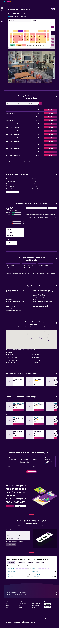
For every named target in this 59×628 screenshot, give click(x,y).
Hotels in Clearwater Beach (12, 573)
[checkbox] (11, 243)
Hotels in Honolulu (10, 576)
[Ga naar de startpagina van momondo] (8, 1)
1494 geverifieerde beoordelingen (20, 16)
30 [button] (16, 42)
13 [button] (27, 33)
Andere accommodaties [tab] (20, 562)
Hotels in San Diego (35, 576)
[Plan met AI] (1, 15)
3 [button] (19, 31)
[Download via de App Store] (47, 607)
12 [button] (24, 33)
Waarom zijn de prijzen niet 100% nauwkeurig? (16, 594)
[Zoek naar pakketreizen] (1, 12)
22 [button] (13, 39)
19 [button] (24, 36)
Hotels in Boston (10, 574)
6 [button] (27, 31)
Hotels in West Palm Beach (37, 574)
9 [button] (16, 33)
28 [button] (11, 42)
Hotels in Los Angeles (11, 571)
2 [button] (16, 31)
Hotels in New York (10, 568)
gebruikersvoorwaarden (9, 547)
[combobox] (19, 532)
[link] (18, 410)
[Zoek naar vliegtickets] (1, 5)
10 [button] (19, 33)
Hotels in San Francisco (36, 573)
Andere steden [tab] (11, 562)
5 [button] (31, 33)
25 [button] (22, 39)
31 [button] (45, 42)
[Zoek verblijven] (1, 8)
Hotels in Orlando (35, 571)
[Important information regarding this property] (56, 259)
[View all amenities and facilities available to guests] (56, 174)
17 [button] (19, 36)
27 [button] (27, 39)
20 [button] (27, 36)
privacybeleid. (16, 547)
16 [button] (16, 36)
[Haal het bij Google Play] (47, 604)
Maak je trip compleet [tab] (40, 562)
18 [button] (22, 36)
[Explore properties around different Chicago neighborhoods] (56, 396)
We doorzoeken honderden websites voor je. (16, 592)
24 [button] (19, 39)
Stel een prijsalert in (48, 463)
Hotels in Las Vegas (35, 568)
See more (55, 400)
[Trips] (1, 18)
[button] (2, 2)
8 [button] (39, 33)
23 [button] (16, 39)
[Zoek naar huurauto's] (1, 10)
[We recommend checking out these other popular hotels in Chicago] (56, 373)
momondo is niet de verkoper (13, 590)
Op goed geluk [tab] (30, 562)
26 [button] (24, 39)
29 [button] (13, 42)
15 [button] (13, 36)
